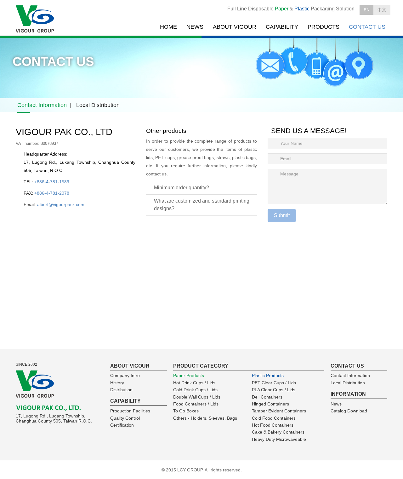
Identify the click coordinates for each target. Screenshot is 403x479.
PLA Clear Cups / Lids (273, 389)
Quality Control (125, 418)
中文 (381, 9)
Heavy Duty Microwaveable (279, 439)
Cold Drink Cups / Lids (195, 389)
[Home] (35, 19)
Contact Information (42, 105)
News (336, 403)
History (117, 382)
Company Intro (125, 375)
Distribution (121, 389)
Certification (122, 425)
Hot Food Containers (272, 425)
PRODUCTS (323, 27)
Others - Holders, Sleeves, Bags (205, 418)
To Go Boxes (186, 410)
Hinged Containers (270, 403)
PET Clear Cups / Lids (274, 382)
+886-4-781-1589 (51, 181)
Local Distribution (98, 105)
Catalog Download (349, 410)
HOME (168, 27)
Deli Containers (267, 396)
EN (367, 9)
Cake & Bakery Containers (278, 432)
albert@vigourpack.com (60, 204)
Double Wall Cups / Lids (196, 396)
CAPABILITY (282, 27)
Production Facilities (130, 410)
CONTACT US (367, 27)
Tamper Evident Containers (279, 410)
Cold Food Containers (274, 418)
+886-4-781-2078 (51, 193)
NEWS (194, 27)
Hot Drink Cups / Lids (194, 382)
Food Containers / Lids (196, 403)
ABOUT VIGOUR (234, 27)
